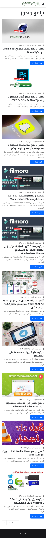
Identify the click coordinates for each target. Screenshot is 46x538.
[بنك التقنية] (31, 4)
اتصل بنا (23, 534)
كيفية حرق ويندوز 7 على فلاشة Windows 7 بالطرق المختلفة (27, 501)
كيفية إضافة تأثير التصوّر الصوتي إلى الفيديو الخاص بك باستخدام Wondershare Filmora (24, 250)
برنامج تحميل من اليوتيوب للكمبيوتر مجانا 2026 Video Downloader (25, 405)
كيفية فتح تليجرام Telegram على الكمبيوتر (26, 354)
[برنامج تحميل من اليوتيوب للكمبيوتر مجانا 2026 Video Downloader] (23, 385)
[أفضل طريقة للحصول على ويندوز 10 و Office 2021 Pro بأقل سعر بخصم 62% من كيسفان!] (23, 283)
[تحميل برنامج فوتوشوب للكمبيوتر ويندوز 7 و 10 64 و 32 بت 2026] (23, 79)
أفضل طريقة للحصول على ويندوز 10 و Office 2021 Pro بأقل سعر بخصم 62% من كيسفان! (23, 304)
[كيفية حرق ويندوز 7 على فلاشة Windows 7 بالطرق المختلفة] (23, 481)
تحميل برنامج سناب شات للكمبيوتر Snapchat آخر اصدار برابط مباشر (26, 147)
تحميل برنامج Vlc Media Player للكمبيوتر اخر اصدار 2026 (23, 453)
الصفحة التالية (12, 523)
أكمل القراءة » (37, 63)
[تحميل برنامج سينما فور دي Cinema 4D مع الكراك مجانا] (23, 31)
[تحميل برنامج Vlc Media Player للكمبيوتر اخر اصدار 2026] (23, 433)
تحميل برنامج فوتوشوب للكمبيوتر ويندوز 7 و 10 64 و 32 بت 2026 (26, 98)
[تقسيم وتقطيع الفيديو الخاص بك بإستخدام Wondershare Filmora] (23, 178)
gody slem (38, 45)
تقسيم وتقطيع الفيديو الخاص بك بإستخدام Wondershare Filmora (26, 197)
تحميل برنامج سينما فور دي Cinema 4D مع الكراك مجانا (23, 50)
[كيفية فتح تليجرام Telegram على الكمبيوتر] (23, 334)
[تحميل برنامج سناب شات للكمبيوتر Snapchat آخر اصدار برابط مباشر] (23, 127)
